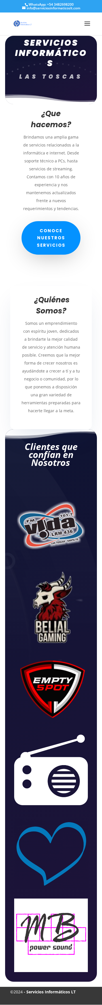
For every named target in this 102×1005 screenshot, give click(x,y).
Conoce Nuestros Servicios (51, 238)
